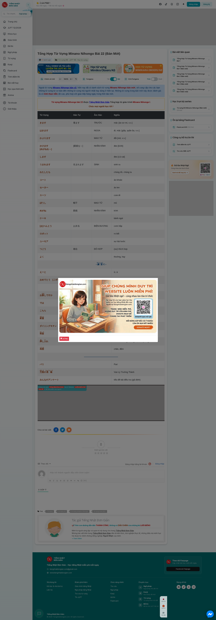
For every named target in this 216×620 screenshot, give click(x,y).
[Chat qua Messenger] (210, 614)
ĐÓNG (65, 339)
